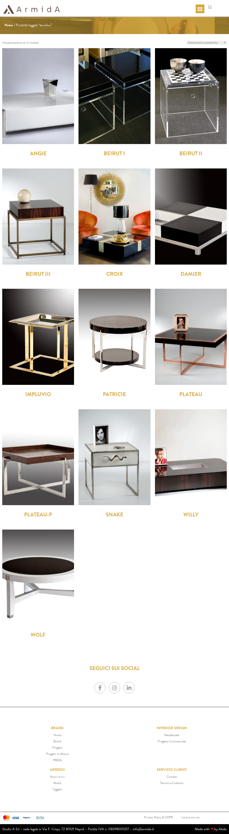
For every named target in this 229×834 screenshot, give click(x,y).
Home (8, 25)
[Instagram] (114, 687)
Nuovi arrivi (57, 776)
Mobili (57, 783)
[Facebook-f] (100, 687)
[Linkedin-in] (129, 687)
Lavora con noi (191, 817)
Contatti (171, 776)
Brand (57, 741)
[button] (200, 8)
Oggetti (57, 789)
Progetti (57, 747)
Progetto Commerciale (172, 741)
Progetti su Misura (57, 754)
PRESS (57, 760)
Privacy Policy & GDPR (158, 817)
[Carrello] (209, 7)
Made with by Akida (211, 829)
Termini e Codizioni (172, 783)
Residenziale (171, 735)
